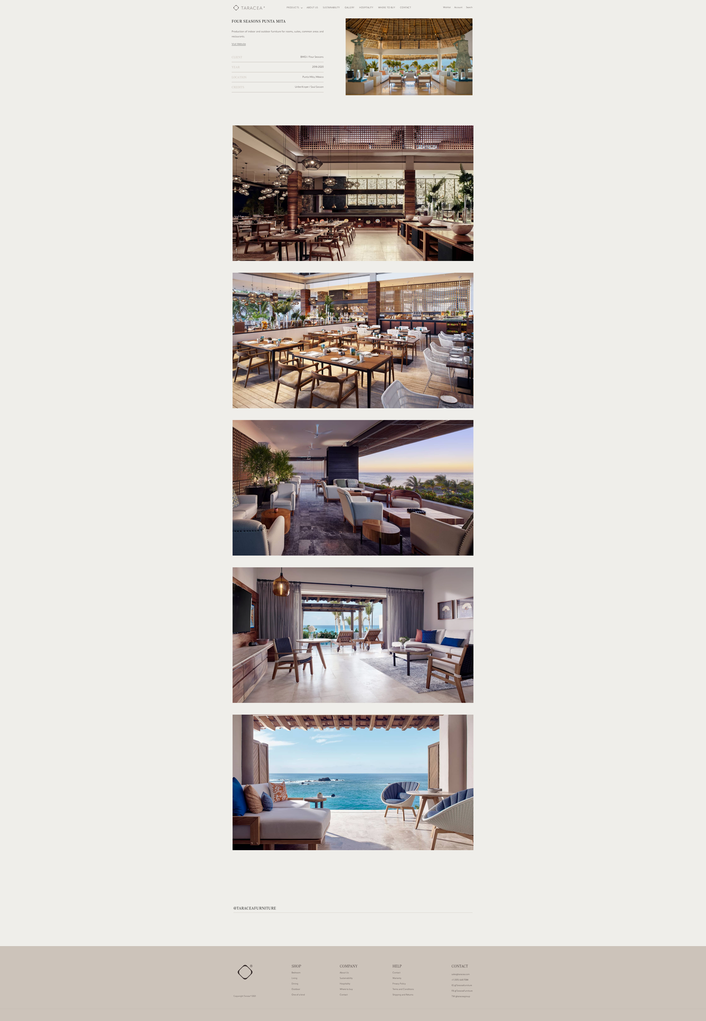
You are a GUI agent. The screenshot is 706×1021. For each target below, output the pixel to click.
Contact (344, 995)
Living (294, 978)
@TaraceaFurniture (462, 991)
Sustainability (346, 978)
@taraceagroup (461, 996)
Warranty (397, 978)
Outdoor (296, 989)
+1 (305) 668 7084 (460, 980)
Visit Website (239, 44)
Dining (295, 984)
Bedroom (296, 973)
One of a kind (298, 995)
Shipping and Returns (403, 995)
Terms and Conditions (403, 989)
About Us (344, 973)
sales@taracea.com (461, 974)
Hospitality (345, 984)
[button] (294, 7)
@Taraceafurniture (462, 985)
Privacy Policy (399, 984)
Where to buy (346, 989)
